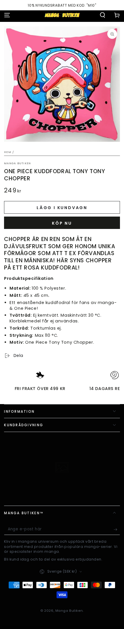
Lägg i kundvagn (62, 208)
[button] (102, 15)
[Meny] (7, 15)
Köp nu (62, 223)
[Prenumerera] (117, 529)
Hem (7, 152)
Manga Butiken (17, 163)
